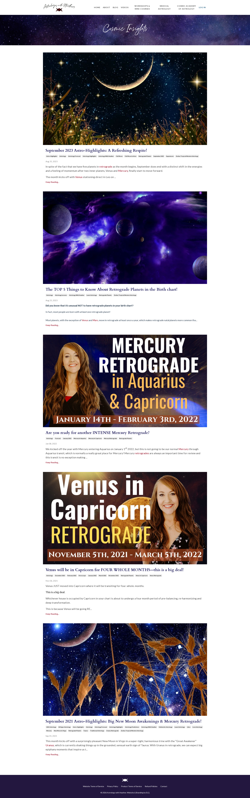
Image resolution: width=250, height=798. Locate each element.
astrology (63, 156)
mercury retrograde (110, 438)
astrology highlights (89, 156)
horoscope (82, 575)
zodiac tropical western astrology (187, 156)
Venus (79, 176)
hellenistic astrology (165, 727)
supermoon (170, 156)
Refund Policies (151, 786)
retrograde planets (145, 156)
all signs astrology (64, 727)
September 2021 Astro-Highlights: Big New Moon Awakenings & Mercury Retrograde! (123, 721)
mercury (49, 730)
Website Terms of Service (93, 786)
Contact (163, 786)
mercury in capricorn (95, 438)
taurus (85, 730)
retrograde (105, 166)
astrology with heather (106, 156)
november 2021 (114, 575)
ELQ (147, 792)
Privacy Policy (112, 786)
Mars (95, 320)
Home (97, 7)
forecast (58, 438)
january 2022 (67, 438)
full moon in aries (130, 156)
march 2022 (102, 575)
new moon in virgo (60, 730)
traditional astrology (97, 730)
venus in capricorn (142, 575)
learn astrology (92, 295)
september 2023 (159, 156)
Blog (115, 7)
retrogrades (142, 453)
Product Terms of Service (131, 786)
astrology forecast (74, 156)
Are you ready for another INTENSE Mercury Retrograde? (98, 432)
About (106, 7)
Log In (202, 7)
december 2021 (60, 575)
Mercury (123, 170)
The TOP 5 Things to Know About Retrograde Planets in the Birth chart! (111, 289)
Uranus (50, 745)
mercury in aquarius (80, 438)
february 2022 (71, 575)
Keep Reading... (52, 182)
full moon (119, 156)
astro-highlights (51, 156)
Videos (125, 7)
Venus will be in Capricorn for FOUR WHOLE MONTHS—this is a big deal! (115, 570)
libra (188, 727)
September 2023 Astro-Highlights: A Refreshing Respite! (96, 150)
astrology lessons (61, 295)
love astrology (197, 727)
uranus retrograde (112, 730)
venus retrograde (155, 575)
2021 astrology (51, 727)
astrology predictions (132, 727)
